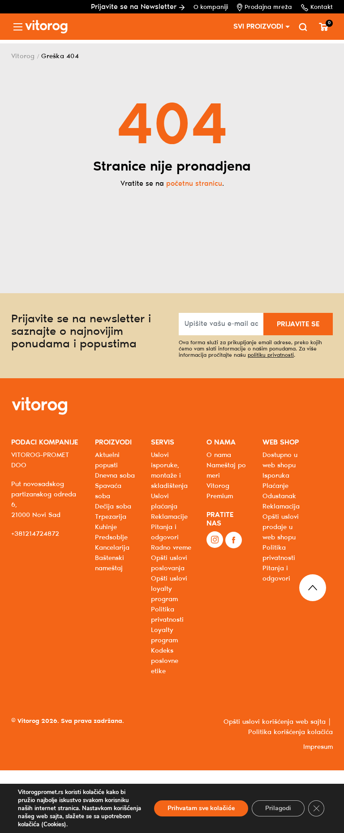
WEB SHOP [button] (280, 442)
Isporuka (275, 475)
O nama (218, 455)
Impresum (318, 747)
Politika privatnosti (278, 553)
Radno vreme (171, 547)
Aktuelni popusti (107, 460)
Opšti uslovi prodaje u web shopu (280, 527)
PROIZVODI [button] (113, 442)
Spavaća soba (108, 491)
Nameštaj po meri (226, 470)
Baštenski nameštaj (109, 563)
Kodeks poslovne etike (164, 661)
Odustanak (279, 496)
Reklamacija (281, 506)
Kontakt (321, 7)
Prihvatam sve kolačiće (201, 808)
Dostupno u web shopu (279, 460)
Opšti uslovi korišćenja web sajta (275, 722)
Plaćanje (275, 486)
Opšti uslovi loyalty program (169, 589)
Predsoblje (111, 537)
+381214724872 (35, 534)
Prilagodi (278, 808)
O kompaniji (211, 7)
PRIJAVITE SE (298, 324)
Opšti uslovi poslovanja (169, 563)
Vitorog (23, 56)
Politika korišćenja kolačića (290, 732)
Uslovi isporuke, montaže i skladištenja (169, 471)
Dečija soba (113, 506)
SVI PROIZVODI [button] (258, 26)
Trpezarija (110, 517)
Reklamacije (169, 517)
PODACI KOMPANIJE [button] (44, 442)
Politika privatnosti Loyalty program (167, 625)
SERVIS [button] (162, 442)
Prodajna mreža (268, 7)
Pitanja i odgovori (165, 532)
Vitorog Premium (219, 491)
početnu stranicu (194, 184)
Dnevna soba (115, 475)
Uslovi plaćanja (164, 501)
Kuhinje (106, 527)
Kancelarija (112, 547)
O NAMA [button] (221, 442)
